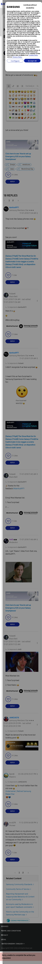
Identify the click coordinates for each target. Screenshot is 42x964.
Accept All (32, 61)
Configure (15, 61)
